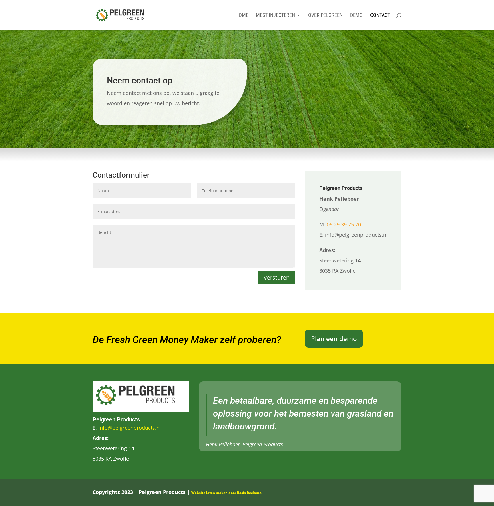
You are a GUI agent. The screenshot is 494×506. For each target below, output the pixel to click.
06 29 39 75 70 (344, 224)
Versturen (277, 277)
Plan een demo (334, 338)
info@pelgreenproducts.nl (129, 427)
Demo (356, 15)
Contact (380, 15)
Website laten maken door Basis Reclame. (226, 492)
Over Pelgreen (325, 15)
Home (242, 15)
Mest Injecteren (275, 15)
